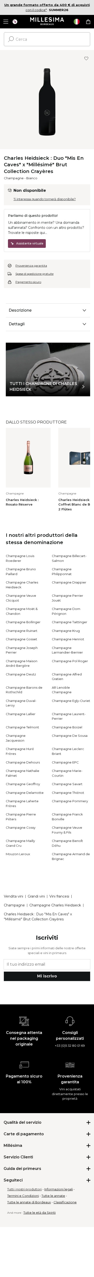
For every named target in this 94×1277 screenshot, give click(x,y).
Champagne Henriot (68, 639)
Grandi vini (36, 896)
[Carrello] (88, 22)
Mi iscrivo (47, 976)
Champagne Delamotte (25, 793)
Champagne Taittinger (69, 622)
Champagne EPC (65, 762)
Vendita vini (13, 896)
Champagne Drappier (69, 582)
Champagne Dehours (23, 762)
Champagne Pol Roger (70, 661)
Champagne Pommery (70, 801)
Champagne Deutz (21, 674)
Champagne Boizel (67, 727)
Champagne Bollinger (23, 622)
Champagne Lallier (20, 714)
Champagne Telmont (22, 727)
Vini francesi (59, 896)
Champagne (14, 178)
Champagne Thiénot (68, 793)
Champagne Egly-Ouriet (71, 701)
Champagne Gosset (21, 639)
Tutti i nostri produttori (24, 1189)
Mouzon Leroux (18, 854)
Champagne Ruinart (21, 631)
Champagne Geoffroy (23, 784)
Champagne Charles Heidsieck (55, 905)
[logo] (47, 21)
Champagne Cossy (20, 827)
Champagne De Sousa (69, 736)
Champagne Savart (67, 784)
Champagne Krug (66, 631)
